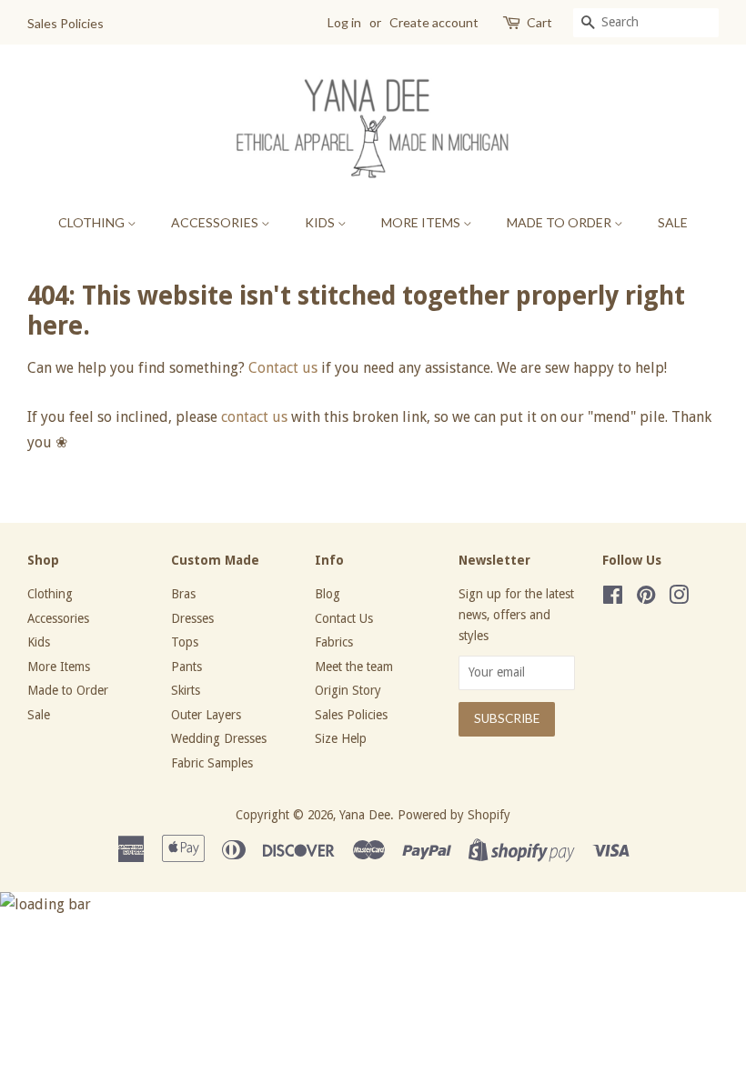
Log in (344, 22)
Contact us (283, 367)
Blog (327, 594)
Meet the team (354, 666)
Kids (321, 222)
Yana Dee (364, 814)
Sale (673, 222)
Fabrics (334, 642)
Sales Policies (65, 23)
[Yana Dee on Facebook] (612, 598)
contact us (254, 417)
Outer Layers (206, 714)
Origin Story (348, 690)
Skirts (185, 690)
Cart (539, 22)
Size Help (341, 738)
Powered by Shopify (454, 814)
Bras (183, 594)
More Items (422, 222)
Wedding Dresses (219, 738)
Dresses (192, 618)
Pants (186, 666)
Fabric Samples (212, 763)
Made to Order (560, 222)
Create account (434, 22)
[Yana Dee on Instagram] (679, 598)
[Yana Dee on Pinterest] (646, 598)
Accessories (216, 222)
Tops (184, 642)
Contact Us (344, 618)
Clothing (92, 222)
